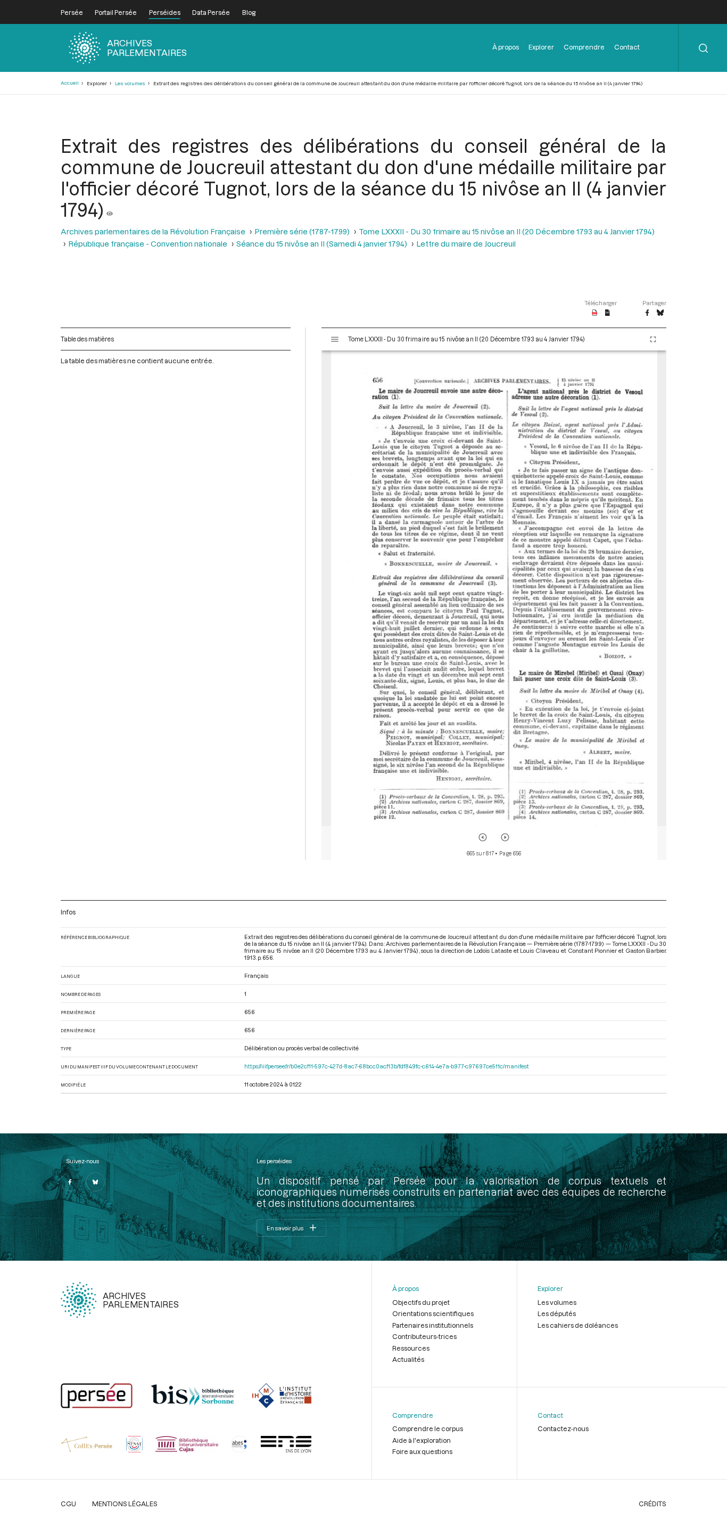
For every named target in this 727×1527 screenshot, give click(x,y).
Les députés (557, 1313)
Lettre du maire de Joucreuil (466, 243)
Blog (248, 12)
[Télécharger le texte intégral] (607, 313)
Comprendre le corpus (427, 1428)
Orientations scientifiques (433, 1313)
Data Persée (211, 12)
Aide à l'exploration (421, 1440)
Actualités (408, 1359)
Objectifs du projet (421, 1302)
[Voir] (109, 209)
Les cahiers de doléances (578, 1325)
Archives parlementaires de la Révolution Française (153, 231)
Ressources (410, 1348)
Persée (72, 12)
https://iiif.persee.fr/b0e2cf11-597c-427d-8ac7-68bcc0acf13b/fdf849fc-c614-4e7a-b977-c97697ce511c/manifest (386, 1066)
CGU (68, 1503)
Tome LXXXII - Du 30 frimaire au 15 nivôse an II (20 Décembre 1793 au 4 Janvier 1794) (507, 231)
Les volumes (130, 83)
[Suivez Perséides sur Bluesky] (95, 1181)
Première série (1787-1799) (302, 231)
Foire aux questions (422, 1451)
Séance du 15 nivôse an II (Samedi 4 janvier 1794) (321, 243)
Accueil (70, 83)
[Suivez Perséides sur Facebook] (70, 1181)
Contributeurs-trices (424, 1336)
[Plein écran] (653, 339)
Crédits (652, 1503)
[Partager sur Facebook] (647, 313)
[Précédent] (483, 837)
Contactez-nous (563, 1428)
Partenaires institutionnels (432, 1325)
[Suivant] (505, 837)
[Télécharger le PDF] (595, 313)
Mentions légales (125, 1503)
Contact (627, 47)
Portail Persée (116, 12)
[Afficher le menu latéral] (335, 339)
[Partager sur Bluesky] (660, 313)
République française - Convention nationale (147, 243)
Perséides (164, 12)
